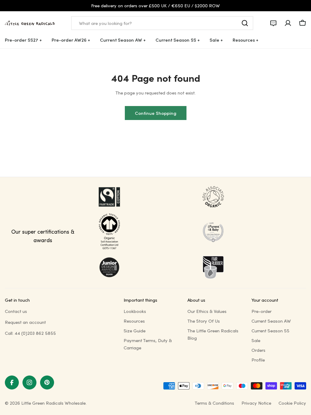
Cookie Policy (292, 403)
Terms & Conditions (214, 403)
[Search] (244, 23)
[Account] (288, 23)
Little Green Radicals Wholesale (53, 403)
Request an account (25, 322)
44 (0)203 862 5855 (35, 333)
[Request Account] (273, 23)
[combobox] (162, 23)
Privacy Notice (256, 403)
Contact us (16, 311)
